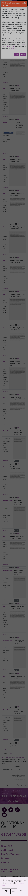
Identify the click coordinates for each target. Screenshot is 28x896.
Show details (21, 891)
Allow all (6, 891)
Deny (13, 891)
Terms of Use (10, 46)
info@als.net (14, 48)
